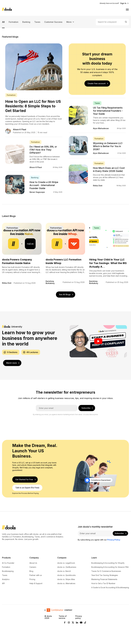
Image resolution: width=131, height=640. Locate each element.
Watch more (11, 363)
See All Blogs (65, 294)
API (3, 583)
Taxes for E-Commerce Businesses (106, 571)
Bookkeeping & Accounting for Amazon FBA (110, 567)
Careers (32, 567)
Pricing (32, 579)
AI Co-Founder (8, 563)
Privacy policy (78, 617)
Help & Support (35, 583)
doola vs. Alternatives (66, 583)
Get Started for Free (24, 479)
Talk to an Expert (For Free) (27, 488)
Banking (26, 22)
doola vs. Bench (64, 571)
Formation (13, 22)
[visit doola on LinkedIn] (77, 622)
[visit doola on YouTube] (81, 622)
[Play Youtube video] (98, 341)
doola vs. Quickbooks (66, 575)
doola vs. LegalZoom (66, 563)
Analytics (5, 579)
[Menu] (127, 9)
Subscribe (85, 408)
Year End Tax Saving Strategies (104, 575)
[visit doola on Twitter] (73, 622)
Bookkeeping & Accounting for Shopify (107, 563)
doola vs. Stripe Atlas (66, 579)
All (3, 22)
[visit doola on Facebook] (64, 622)
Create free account (97, 83)
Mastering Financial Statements (104, 579)
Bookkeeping (8, 571)
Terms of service (63, 617)
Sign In (123, 3)
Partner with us (35, 575)
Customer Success (53, 22)
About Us (33, 563)
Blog (31, 571)
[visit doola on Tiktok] (85, 622)
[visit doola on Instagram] (69, 622)
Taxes (37, 22)
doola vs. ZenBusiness (66, 567)
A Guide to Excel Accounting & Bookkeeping (110, 588)
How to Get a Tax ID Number (103, 583)
